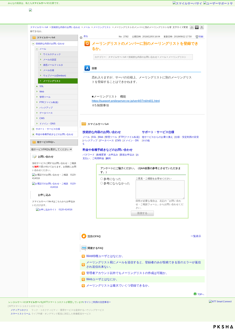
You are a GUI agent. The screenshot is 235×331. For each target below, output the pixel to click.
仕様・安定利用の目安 (187, 137)
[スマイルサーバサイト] (188, 3)
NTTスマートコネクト (55, 302)
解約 (108, 158)
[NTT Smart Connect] (220, 301)
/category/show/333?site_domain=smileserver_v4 (37, 86)
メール (86, 27)
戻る (86, 36)
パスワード (89, 154)
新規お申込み (127, 154)
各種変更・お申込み (107, 154)
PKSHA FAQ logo (223, 326)
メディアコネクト (19, 310)
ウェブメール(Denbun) (54, 75)
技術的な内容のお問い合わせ (65, 27)
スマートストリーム (20, 313)
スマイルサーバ (33, 302)
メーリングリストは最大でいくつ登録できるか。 (118, 285)
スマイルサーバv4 (39, 27)
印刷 (201, 36)
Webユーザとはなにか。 (102, 279)
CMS (41, 118)
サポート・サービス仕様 (48, 129)
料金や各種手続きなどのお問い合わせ (54, 134)
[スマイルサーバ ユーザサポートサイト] (75, 14)
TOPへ (201, 294)
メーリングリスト (102, 27)
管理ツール (44, 97)
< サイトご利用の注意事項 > (97, 302)
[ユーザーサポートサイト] (218, 3)
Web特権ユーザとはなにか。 (105, 256)
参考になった (112, 178)
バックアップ (46, 107)
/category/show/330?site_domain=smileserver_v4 (33, 43)
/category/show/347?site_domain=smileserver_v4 (33, 134)
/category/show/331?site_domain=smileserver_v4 (37, 49)
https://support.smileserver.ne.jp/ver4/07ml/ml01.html (126, 100)
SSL (41, 86)
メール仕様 (48, 70)
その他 (146, 140)
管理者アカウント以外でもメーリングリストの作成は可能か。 (127, 273)
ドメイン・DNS (47, 123)
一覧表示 (196, 236)
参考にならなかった (117, 183)
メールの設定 (49, 59)
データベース (46, 113)
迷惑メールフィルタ (53, 65)
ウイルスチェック (52, 54)
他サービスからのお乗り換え (157, 137)
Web (41, 91)
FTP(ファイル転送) (48, 102)
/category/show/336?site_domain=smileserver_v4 (33, 129)
